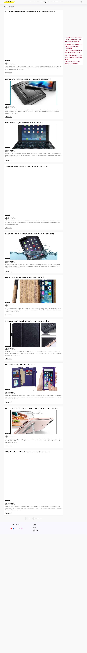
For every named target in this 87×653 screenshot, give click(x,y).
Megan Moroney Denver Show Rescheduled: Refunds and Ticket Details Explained (73, 39)
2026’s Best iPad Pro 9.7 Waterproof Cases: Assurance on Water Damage (30, 234)
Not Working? (43, 2)
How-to (49, 2)
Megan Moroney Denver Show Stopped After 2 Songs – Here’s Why (73, 46)
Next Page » (37, 518)
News (61, 2)
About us (34, 524)
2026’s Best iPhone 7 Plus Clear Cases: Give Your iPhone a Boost (27, 452)
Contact (34, 525)
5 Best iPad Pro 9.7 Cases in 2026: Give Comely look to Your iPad (27, 321)
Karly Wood (11, 63)
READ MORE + (8, 73)
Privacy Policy (35, 528)
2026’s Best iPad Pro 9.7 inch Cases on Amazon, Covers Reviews (27, 166)
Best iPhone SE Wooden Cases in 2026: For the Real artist (25, 277)
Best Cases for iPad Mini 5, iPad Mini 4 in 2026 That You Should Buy (28, 79)
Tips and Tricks (35, 2)
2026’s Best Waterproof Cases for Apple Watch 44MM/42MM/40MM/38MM (30, 12)
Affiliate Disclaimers (36, 530)
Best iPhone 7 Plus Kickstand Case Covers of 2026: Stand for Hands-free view (31, 408)
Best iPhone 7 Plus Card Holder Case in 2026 (20, 364)
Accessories (55, 2)
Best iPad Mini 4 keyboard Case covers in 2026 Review (23, 123)
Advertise (34, 531)
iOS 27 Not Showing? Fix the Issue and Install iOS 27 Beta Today (73, 57)
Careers (34, 527)
